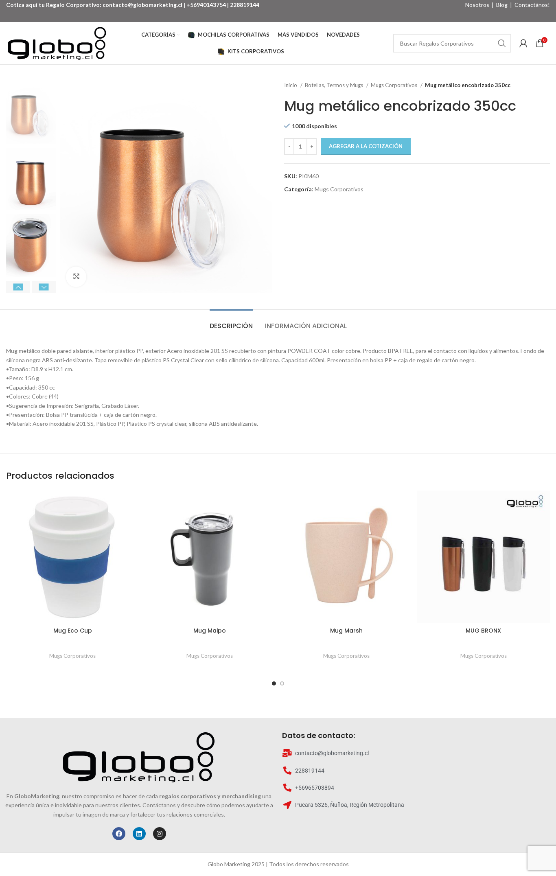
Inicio (291, 85)
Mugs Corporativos (394, 85)
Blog (502, 4)
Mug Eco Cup (72, 630)
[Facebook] (118, 833)
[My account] (523, 43)
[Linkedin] (139, 833)
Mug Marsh (346, 630)
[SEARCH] (502, 43)
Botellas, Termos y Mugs (334, 85)
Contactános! (532, 4)
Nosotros (477, 4)
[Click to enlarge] (76, 277)
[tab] (231, 321)
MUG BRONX (483, 630)
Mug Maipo (209, 630)
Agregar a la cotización (366, 146)
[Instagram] (159, 833)
